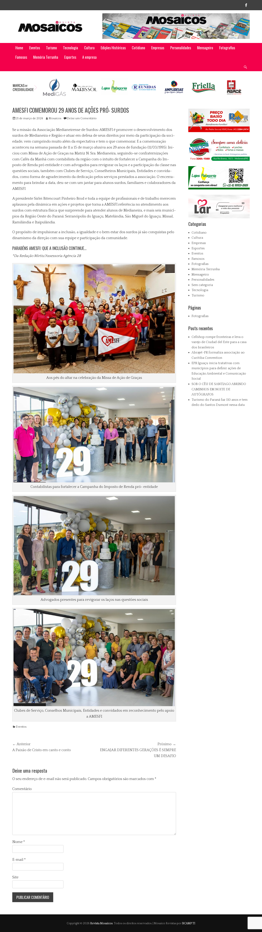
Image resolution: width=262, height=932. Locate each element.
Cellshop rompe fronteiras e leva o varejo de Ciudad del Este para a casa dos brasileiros (219, 342)
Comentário (22, 789)
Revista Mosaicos (101, 923)
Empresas (157, 47)
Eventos (34, 47)
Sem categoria (202, 285)
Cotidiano (138, 47)
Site (15, 877)
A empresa (89, 57)
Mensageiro (205, 47)
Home (19, 47)
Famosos (21, 57)
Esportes (70, 57)
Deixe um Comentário (82, 118)
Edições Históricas (113, 47)
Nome (18, 842)
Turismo (51, 47)
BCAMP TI (188, 923)
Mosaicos (55, 118)
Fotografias (227, 47)
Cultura (89, 47)
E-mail (19, 860)
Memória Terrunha (45, 57)
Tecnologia (70, 47)
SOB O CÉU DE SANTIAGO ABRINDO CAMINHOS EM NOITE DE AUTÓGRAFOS (219, 389)
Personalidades (180, 47)
